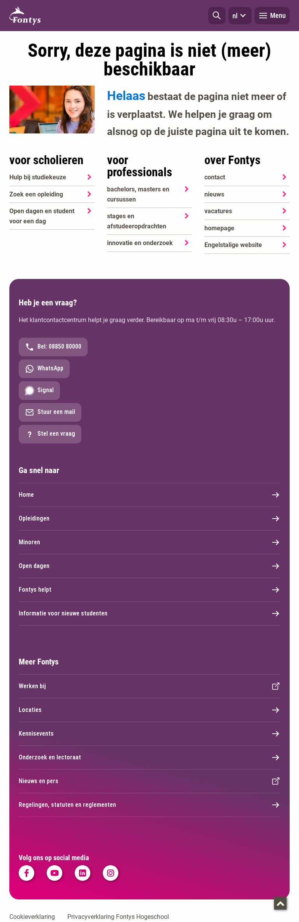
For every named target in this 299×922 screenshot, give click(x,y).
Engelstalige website (233, 245)
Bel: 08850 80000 (59, 346)
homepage (219, 228)
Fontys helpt (35, 589)
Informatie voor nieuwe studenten (63, 613)
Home (26, 494)
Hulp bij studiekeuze (37, 177)
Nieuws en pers (38, 781)
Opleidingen (34, 518)
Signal (45, 390)
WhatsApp (50, 368)
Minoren (29, 542)
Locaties (30, 709)
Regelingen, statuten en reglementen (67, 804)
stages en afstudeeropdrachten (136, 221)
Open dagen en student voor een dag (41, 216)
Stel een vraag (56, 433)
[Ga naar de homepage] (24, 15)
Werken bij (32, 686)
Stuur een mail (56, 411)
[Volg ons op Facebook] (26, 873)
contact (214, 177)
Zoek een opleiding (36, 194)
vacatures (218, 211)
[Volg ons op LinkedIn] (82, 873)
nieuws (214, 194)
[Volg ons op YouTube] (54, 873)
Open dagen (34, 566)
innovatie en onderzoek (140, 243)
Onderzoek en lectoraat (50, 757)
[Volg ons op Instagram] (110, 873)
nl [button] (234, 16)
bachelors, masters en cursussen (138, 194)
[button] (216, 15)
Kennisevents (36, 733)
